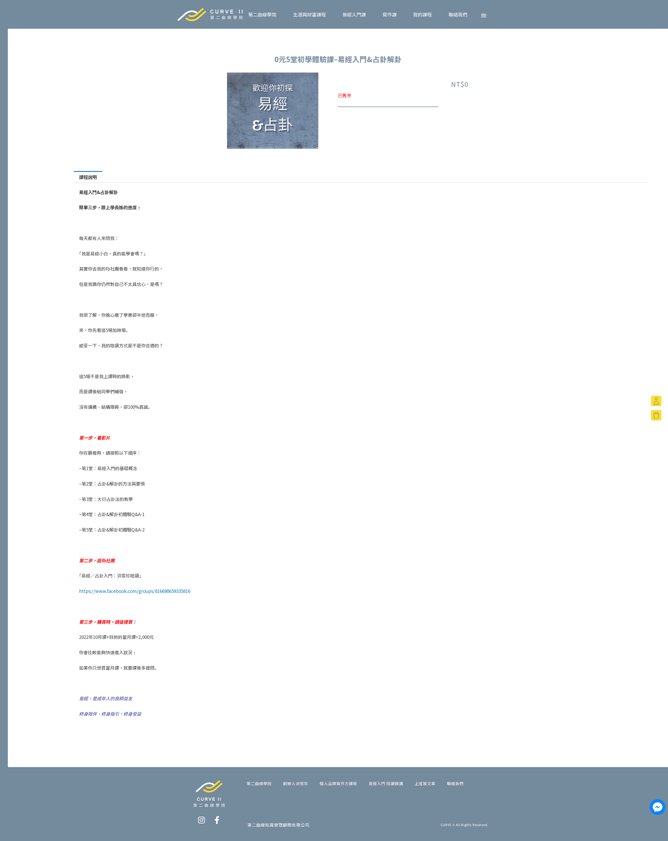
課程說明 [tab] (88, 177)
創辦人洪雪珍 (295, 783)
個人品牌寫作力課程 (338, 783)
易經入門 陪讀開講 (386, 783)
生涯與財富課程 (309, 14)
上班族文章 (425, 783)
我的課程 (422, 14)
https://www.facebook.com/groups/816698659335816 (134, 591)
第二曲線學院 (262, 14)
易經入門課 (354, 14)
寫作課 (390, 14)
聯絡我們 (458, 14)
